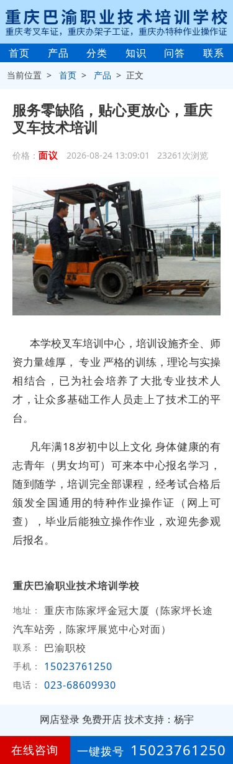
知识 (136, 53)
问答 (174, 53)
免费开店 (102, 719)
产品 (58, 53)
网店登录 (60, 719)
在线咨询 (34, 749)
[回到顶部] (217, 717)
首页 (19, 53)
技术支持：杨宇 (159, 719)
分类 (96, 53)
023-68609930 (80, 685)
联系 (213, 53)
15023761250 (78, 666)
